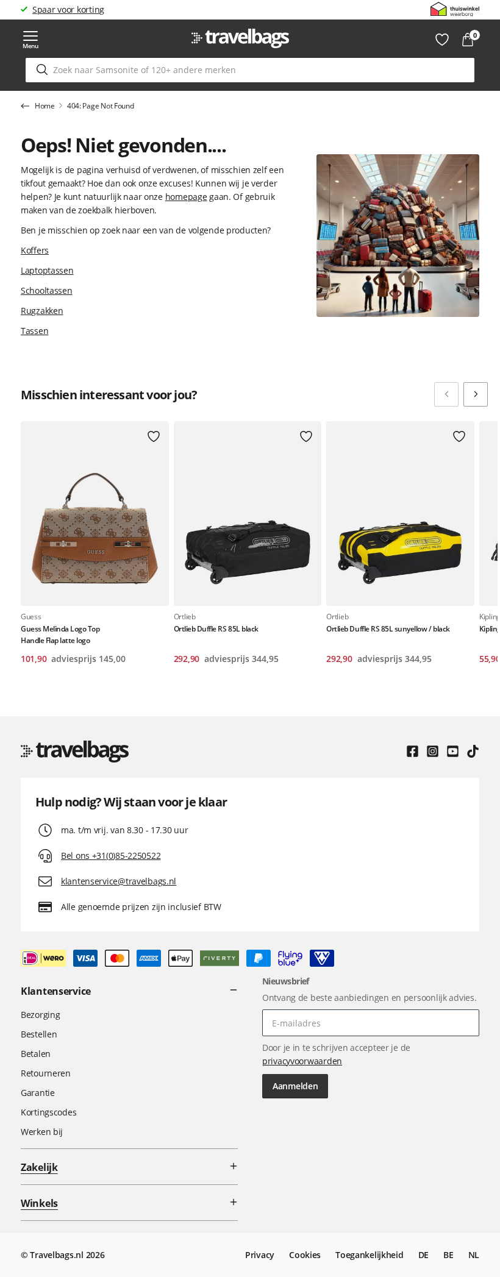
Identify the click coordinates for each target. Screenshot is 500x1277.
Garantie (38, 1092)
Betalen (36, 1053)
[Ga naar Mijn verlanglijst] (442, 39)
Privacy (259, 1255)
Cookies (305, 1255)
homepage (186, 196)
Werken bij (42, 1131)
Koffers (35, 250)
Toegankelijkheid (369, 1255)
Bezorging (40, 1014)
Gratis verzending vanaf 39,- (87, 9)
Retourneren (46, 1073)
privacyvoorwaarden (302, 1061)
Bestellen (39, 1034)
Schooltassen (47, 290)
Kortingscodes (48, 1112)
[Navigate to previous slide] (446, 394)
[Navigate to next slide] (475, 394)
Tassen (34, 330)
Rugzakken (42, 310)
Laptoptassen (47, 270)
